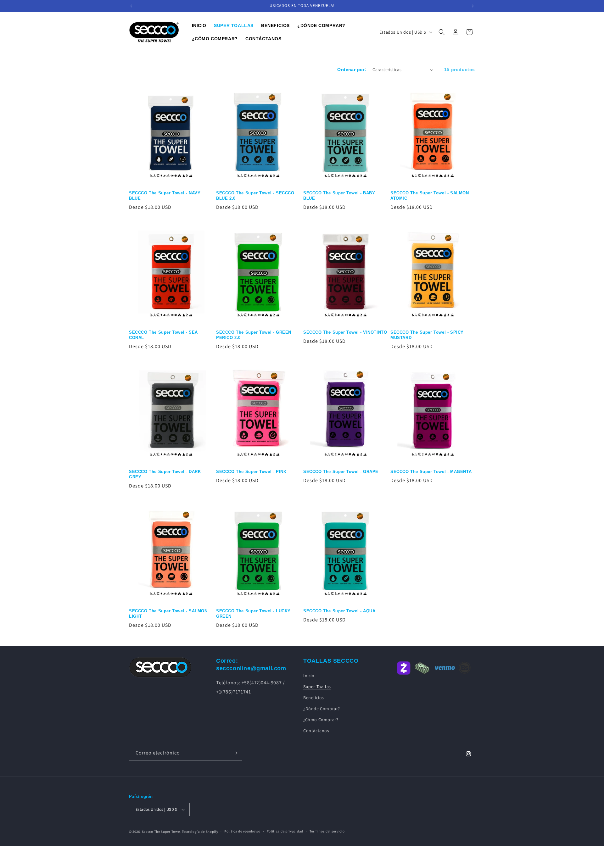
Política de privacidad (285, 831)
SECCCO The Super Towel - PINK (251, 471)
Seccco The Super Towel (161, 831)
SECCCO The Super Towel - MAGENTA (431, 471)
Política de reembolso (242, 831)
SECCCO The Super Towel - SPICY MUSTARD (427, 335)
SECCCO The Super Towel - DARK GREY (165, 474)
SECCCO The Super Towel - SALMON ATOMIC (429, 196)
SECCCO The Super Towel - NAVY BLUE (164, 196)
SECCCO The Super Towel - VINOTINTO (345, 332)
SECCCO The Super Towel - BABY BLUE (339, 196)
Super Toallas (317, 686)
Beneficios (313, 697)
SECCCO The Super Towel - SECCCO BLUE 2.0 (255, 196)
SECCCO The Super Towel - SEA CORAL (163, 335)
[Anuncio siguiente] (473, 6)
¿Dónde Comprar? (321, 708)
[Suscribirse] (235, 753)
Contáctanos (316, 730)
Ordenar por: (351, 69)
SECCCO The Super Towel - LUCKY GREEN (253, 614)
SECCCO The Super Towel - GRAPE (340, 471)
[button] (442, 32)
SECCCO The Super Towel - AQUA (339, 611)
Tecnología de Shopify (200, 831)
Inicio (309, 675)
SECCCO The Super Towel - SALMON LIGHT (168, 614)
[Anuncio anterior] (131, 6)
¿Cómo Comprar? (320, 719)
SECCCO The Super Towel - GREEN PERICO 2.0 (253, 335)
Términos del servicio (327, 831)
